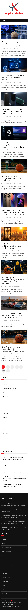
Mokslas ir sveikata (8, 401)
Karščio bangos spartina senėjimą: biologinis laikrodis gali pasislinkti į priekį (13, 246)
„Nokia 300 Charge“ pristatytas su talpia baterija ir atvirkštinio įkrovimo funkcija (13, 111)
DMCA (4, 438)
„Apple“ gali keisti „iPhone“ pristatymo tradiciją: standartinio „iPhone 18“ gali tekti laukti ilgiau (13, 212)
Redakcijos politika (7, 442)
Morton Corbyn (17, 48)
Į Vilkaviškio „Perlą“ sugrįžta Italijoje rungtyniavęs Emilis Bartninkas (11, 179)
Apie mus (5, 429)
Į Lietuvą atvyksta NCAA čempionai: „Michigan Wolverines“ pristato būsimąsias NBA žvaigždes (13, 281)
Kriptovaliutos (10, 600)
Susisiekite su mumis (8, 433)
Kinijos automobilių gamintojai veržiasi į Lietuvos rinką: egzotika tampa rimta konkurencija (13, 315)
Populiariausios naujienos (9, 388)
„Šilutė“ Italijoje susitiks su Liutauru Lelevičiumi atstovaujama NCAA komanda (12, 349)
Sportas (5, 409)
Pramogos (5, 413)
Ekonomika (5, 397)
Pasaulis (5, 392)
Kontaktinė (5, 417)
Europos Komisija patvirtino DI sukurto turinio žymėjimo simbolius (12, 78)
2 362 (3, 370)
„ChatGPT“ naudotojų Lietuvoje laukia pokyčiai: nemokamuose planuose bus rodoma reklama (12, 145)
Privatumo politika (7, 446)
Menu (4, 20)
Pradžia (5, 384)
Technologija (6, 405)
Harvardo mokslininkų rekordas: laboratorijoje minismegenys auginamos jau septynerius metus (13, 44)
